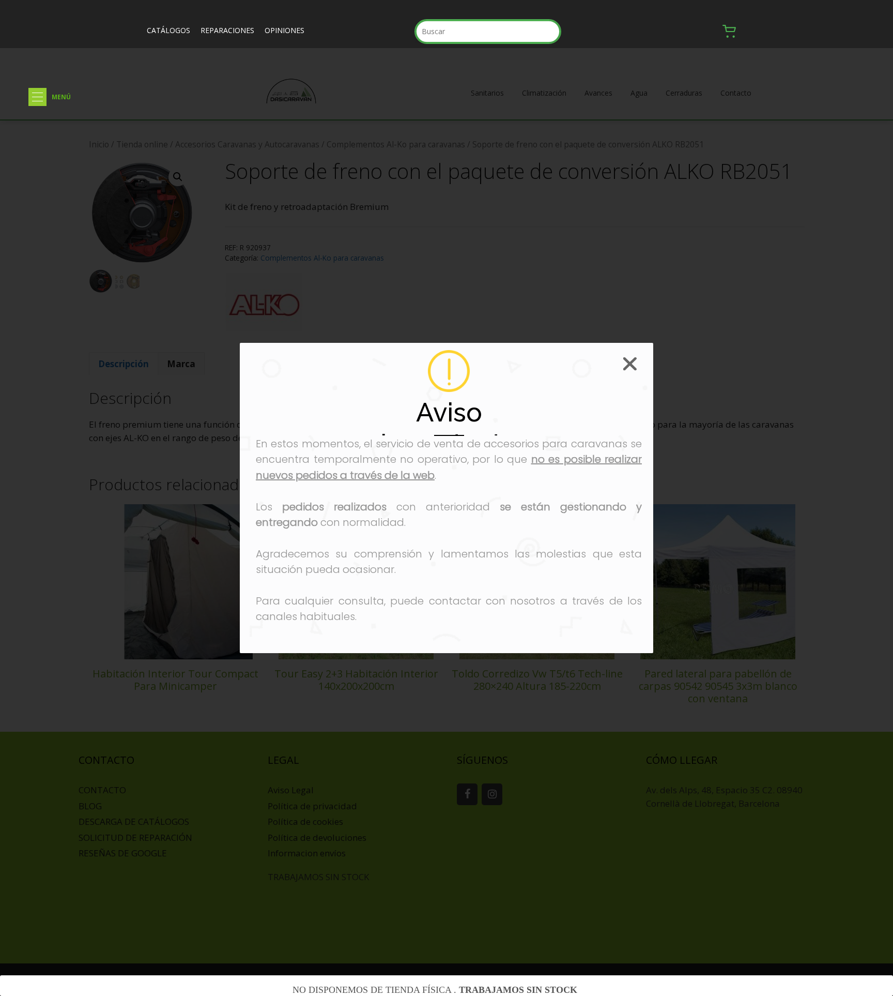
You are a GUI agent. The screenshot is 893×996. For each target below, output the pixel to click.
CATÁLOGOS (168, 30)
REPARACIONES (227, 30)
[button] (37, 97)
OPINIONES (284, 30)
